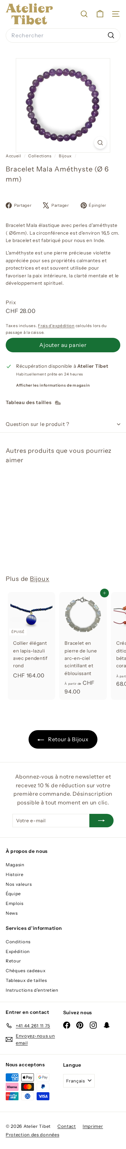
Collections (40, 155)
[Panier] (100, 14)
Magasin (15, 864)
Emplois (15, 903)
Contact (66, 1126)
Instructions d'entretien (32, 990)
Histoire (15, 874)
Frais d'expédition (56, 325)
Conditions (18, 941)
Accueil (14, 155)
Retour (13, 960)
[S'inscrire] (101, 820)
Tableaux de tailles (26, 980)
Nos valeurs (19, 884)
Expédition (18, 951)
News (12, 913)
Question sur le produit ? (38, 424)
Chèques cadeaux (26, 970)
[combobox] (63, 35)
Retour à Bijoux (67, 739)
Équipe (13, 893)
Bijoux (65, 155)
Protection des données (32, 1134)
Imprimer (93, 1126)
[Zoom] (100, 142)
